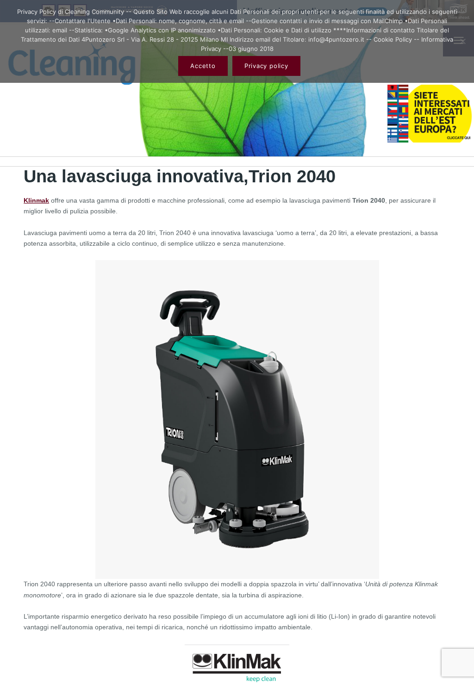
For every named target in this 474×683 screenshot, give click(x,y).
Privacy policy (266, 65)
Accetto (202, 65)
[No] (462, 41)
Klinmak (36, 200)
